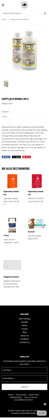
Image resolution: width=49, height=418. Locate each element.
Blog (24, 332)
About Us (25, 335)
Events (25, 329)
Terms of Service (30, 397)
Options (5, 111)
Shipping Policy (16, 397)
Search (11, 395)
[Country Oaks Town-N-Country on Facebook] (45, 404)
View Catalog (24, 318)
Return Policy (34, 395)
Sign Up (24, 387)
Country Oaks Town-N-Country (26, 411)
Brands (24, 322)
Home (4, 19)
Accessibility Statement (23, 400)
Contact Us (24, 342)
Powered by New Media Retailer (23, 413)
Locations (24, 339)
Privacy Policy (21, 395)
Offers (24, 325)
